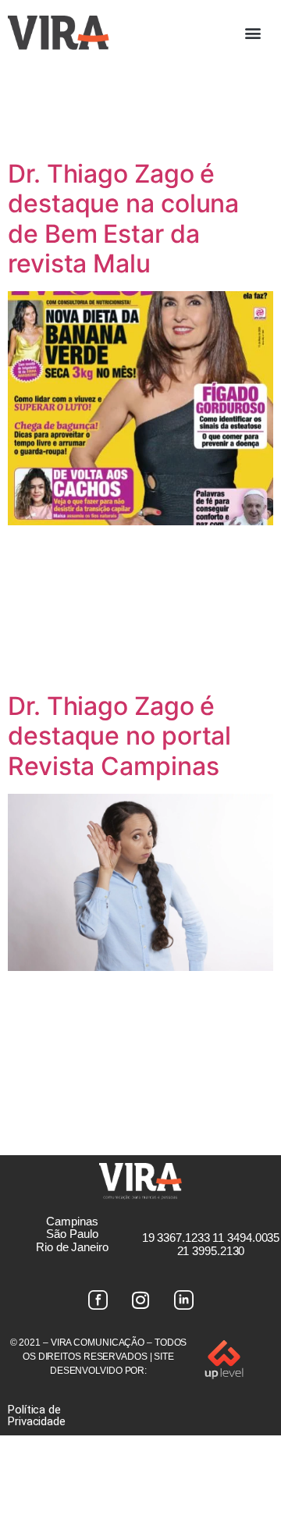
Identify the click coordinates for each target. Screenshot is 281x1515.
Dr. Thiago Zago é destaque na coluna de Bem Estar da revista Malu (123, 218)
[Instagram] (140, 1300)
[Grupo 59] (183, 1300)
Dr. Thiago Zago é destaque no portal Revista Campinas (119, 736)
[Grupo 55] (97, 1300)
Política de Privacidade (37, 1415)
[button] (253, 32)
